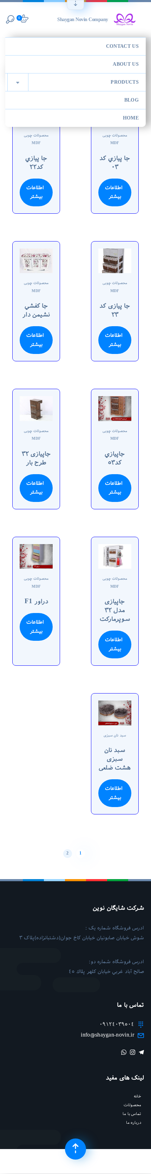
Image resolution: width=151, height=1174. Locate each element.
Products (77, 82)
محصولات (132, 1105)
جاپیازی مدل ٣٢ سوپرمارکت (115, 610)
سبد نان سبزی (115, 735)
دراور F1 (36, 601)
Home (131, 118)
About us (126, 64)
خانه (137, 1096)
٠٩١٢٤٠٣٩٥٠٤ (116, 1024)
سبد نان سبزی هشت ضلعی (115, 759)
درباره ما (133, 1122)
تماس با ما (132, 1113)
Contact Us (122, 46)
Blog (131, 100)
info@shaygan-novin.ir (107, 1035)
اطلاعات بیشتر (114, 192)
